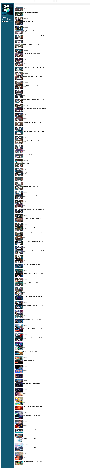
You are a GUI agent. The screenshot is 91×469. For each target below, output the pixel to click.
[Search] (54, 1)
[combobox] (16, 6)
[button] (7, 9)
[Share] (10, 21)
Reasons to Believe (5, 17)
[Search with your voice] (57, 1)
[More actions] (12, 21)
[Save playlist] (8, 21)
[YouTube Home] (4, 1)
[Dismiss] (89, 4)
